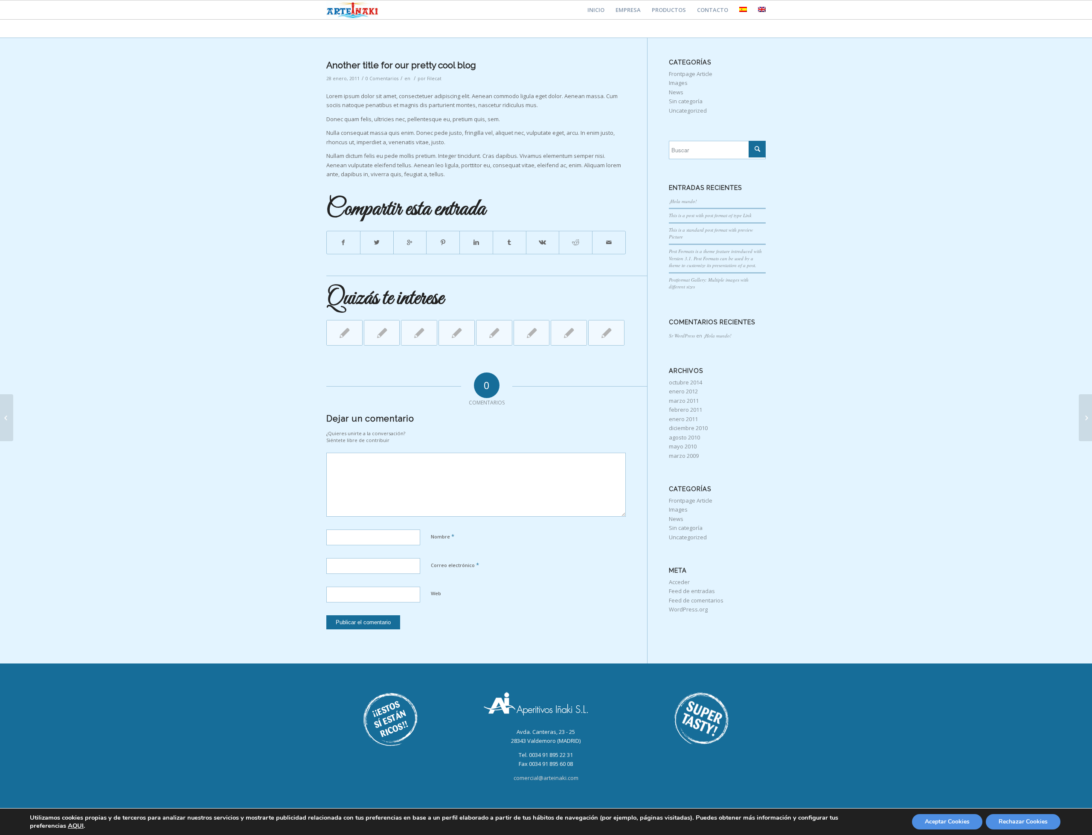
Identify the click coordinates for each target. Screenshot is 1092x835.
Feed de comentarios (696, 600)
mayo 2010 (683, 446)
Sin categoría (686, 101)
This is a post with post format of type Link (710, 215)
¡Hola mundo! (683, 201)
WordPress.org (688, 609)
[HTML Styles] (606, 333)
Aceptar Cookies (947, 822)
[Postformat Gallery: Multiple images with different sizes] (419, 333)
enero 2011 (683, 419)
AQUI (76, 825)
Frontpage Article (690, 74)
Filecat (434, 78)
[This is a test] (569, 333)
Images (678, 83)
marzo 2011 (684, 400)
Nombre (442, 536)
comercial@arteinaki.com (546, 778)
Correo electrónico (455, 565)
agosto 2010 (684, 437)
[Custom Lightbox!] (494, 333)
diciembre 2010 (688, 428)
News (676, 92)
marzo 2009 (684, 456)
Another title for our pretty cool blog (401, 65)
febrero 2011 (685, 409)
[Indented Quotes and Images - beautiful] (344, 333)
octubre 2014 (685, 382)
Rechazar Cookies (1023, 822)
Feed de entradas (692, 591)
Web (436, 593)
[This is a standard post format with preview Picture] (532, 333)
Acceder (679, 582)
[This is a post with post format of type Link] (457, 333)
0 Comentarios (382, 78)
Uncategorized (688, 110)
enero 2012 (683, 391)
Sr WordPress (682, 335)
